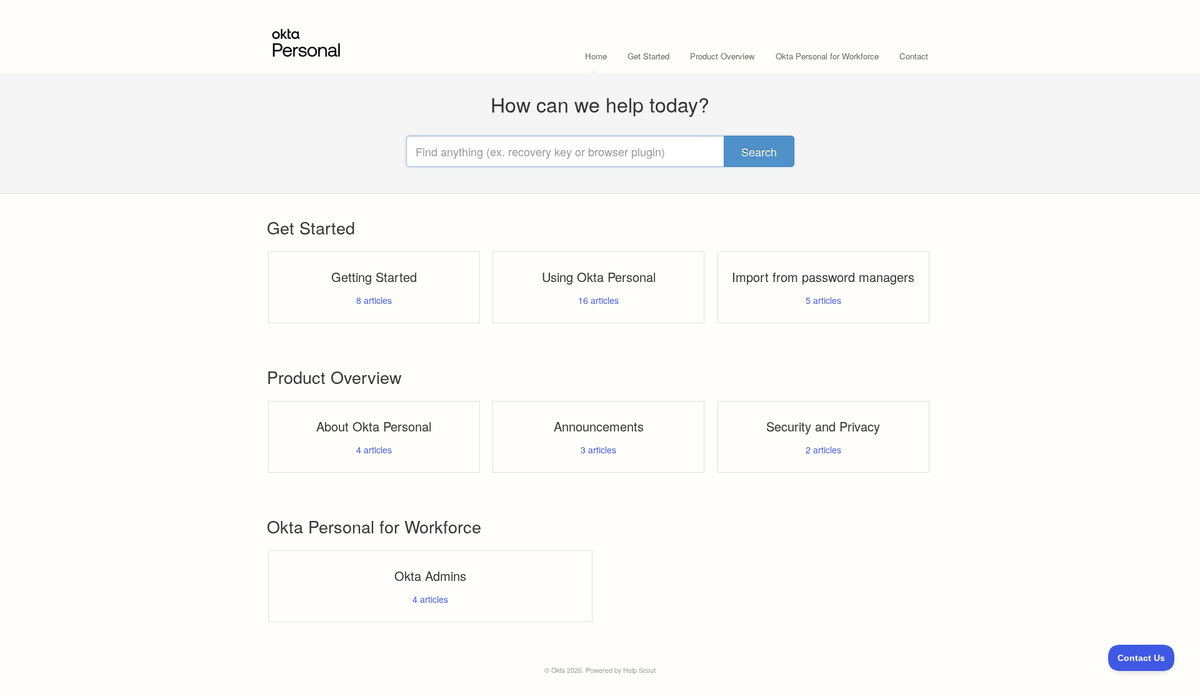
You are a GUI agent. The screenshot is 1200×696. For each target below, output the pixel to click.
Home (596, 56)
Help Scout (639, 670)
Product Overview (722, 56)
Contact (913, 56)
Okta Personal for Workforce (827, 56)
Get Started (648, 56)
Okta (558, 670)
